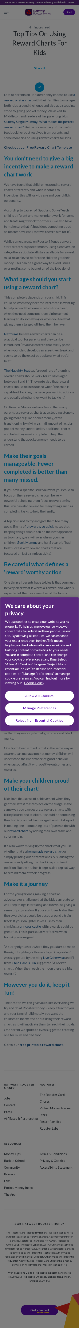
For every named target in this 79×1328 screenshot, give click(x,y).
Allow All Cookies (39, 696)
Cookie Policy (34, 683)
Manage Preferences (39, 708)
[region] (39, 664)
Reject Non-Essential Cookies (39, 720)
